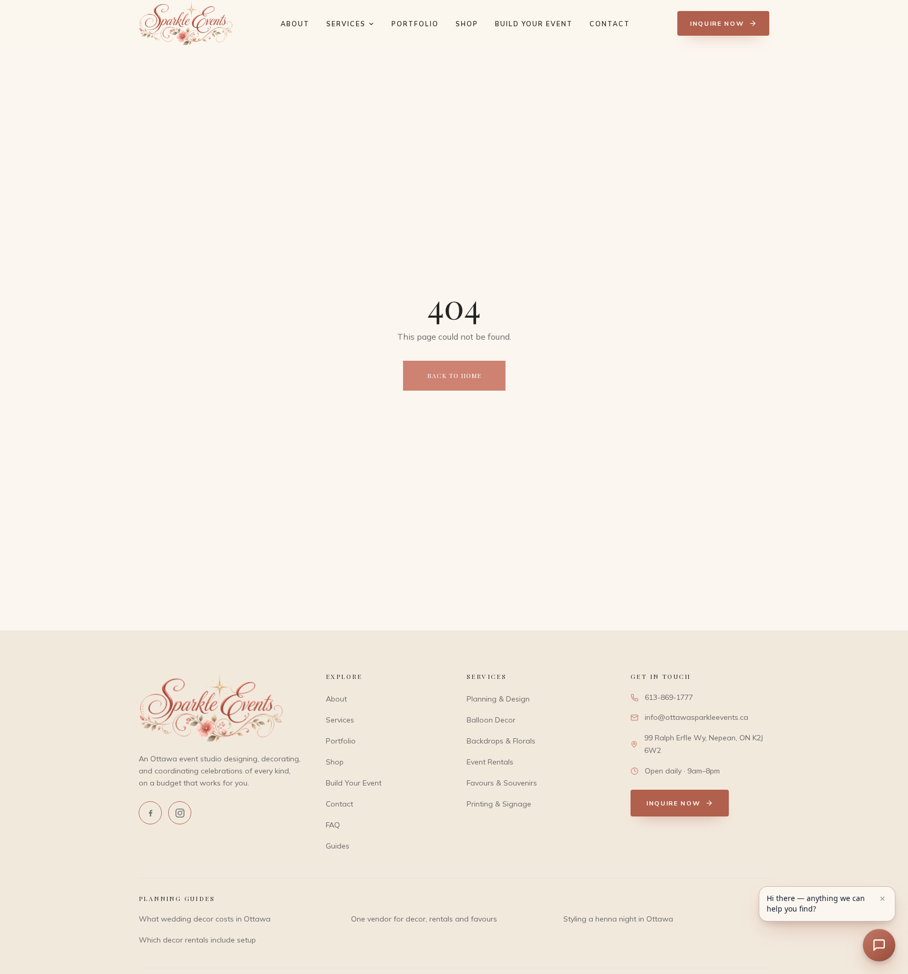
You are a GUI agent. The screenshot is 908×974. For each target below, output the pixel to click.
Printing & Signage (499, 804)
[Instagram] (179, 812)
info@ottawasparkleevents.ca (696, 717)
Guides (337, 846)
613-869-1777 (669, 697)
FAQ (333, 825)
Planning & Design (498, 699)
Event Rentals (490, 762)
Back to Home (454, 375)
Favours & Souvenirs (502, 783)
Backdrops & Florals (501, 741)
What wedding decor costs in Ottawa (205, 919)
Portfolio (415, 23)
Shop (467, 23)
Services (346, 23)
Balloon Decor (491, 720)
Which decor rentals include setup (197, 940)
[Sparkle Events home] (186, 23)
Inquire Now (717, 23)
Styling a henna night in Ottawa (618, 919)
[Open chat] (879, 945)
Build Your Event (534, 23)
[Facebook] (150, 812)
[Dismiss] (882, 898)
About (295, 23)
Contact (610, 23)
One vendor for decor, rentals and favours (424, 919)
